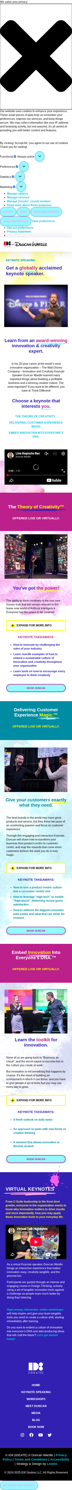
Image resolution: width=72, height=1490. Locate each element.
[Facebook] (31, 1435)
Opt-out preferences (20, 227)
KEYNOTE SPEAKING (36, 1392)
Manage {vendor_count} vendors (29, 201)
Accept (8, 211)
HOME (36, 1385)
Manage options (17, 193)
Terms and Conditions (31, 1459)
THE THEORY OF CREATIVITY (35, 416)
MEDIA (36, 1413)
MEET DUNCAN (36, 1406)
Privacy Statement (19, 231)
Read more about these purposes (29, 205)
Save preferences (15, 221)
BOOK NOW (36, 1426)
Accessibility (59, 1459)
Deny (23, 211)
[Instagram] (22, 1435)
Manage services (18, 197)
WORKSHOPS (36, 1399)
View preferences (46, 211)
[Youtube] (40, 1435)
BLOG (36, 1420)
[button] (36, 56)
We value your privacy (19, 1485)
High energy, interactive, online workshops (35, 1309)
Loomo (52, 1464)
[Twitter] (49, 1435)
